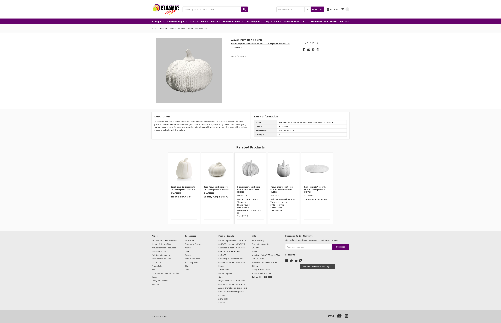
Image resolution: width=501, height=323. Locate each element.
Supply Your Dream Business (164, 240)
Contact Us (156, 262)
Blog (154, 269)
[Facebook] (304, 49)
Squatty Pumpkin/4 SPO (216, 196)
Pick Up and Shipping (161, 255)
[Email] (308, 49)
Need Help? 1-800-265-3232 (324, 21)
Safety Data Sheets (160, 280)
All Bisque (156, 21)
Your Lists (344, 21)
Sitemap (155, 284)
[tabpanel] (184, 188)
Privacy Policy (157, 266)
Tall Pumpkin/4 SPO (181, 196)
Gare (203, 21)
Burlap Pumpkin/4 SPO (248, 199)
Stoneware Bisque (175, 21)
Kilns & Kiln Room (231, 21)
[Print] (313, 49)
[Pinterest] (318, 49)
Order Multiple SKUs (294, 21)
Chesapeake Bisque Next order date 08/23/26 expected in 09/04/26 (231, 251)
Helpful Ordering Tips (161, 244)
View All (221, 302)
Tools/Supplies (253, 21)
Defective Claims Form (161, 258)
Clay (267, 21)
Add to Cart (317, 9)
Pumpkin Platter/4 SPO (315, 199)
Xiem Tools (223, 299)
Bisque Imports (225, 273)
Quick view (184, 168)
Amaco (214, 21)
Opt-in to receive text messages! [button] (317, 266)
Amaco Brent (224, 269)
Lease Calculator (159, 251)
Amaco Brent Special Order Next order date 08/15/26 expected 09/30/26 (232, 291)
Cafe (276, 21)
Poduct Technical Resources (164, 247)
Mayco (193, 21)
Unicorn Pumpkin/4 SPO (282, 199)
